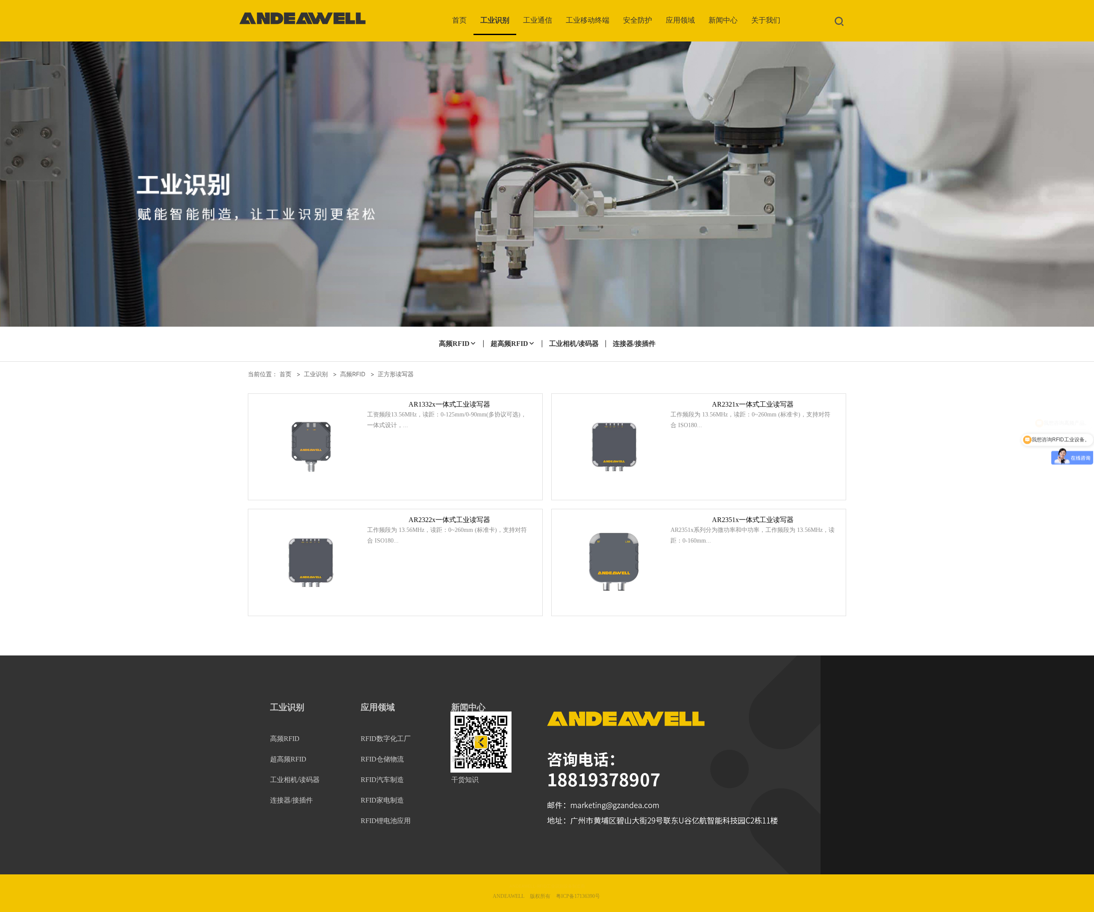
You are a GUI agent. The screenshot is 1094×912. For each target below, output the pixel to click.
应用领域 (680, 20)
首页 (459, 20)
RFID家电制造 (382, 800)
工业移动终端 (587, 20)
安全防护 (637, 20)
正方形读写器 (396, 374)
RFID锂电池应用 (386, 820)
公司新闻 (465, 738)
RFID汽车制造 (382, 779)
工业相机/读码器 (574, 343)
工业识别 (494, 20)
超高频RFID (509, 343)
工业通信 (537, 20)
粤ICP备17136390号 (578, 896)
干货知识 (465, 779)
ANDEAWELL (508, 896)
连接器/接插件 (634, 343)
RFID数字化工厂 (386, 738)
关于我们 (765, 20)
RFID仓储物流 (382, 759)
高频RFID (454, 343)
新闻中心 (723, 20)
